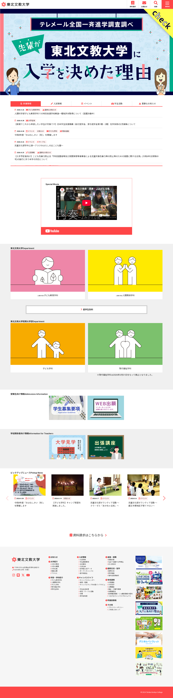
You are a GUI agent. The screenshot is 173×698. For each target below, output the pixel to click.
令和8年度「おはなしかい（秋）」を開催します (36, 135)
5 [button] (88, 92)
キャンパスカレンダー (87, 580)
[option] (86, 52)
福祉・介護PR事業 (114, 589)
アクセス (54, 573)
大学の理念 (55, 564)
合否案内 (83, 564)
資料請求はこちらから (88, 535)
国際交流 (111, 571)
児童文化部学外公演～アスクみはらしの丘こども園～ (39, 145)
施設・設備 (83, 582)
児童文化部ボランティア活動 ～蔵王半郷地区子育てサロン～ (142, 504)
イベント (31, 131)
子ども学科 (53, 131)
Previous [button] (4, 52)
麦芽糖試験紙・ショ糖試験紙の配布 (120, 594)
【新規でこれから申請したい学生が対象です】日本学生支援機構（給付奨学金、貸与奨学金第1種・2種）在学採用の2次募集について (75, 124)
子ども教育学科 (34, 110)
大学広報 (54, 569)
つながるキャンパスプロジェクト (119, 596)
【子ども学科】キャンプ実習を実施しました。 (66, 504)
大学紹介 (54, 562)
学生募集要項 (84, 562)
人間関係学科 (55, 582)
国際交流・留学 (114, 568)
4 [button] (84, 92)
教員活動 (65, 131)
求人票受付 (112, 564)
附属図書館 (112, 600)
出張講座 (111, 582)
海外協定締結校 (113, 575)
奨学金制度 (83, 596)
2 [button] (77, 92)
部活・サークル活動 (86, 591)
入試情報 (31, 152)
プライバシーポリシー (115, 607)
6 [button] (92, 92)
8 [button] (100, 92)
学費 (81, 594)
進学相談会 (83, 573)
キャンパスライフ (86, 578)
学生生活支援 (84, 589)
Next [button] (168, 52)
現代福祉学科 (55, 587)
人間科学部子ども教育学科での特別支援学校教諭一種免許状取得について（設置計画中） (55, 113)
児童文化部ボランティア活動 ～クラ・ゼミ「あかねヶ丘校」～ (104, 504)
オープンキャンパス (86, 571)
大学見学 (111, 585)
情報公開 (54, 571)
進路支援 (111, 560)
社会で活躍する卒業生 (115, 562)
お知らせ (40, 131)
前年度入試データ (86, 569)
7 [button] (96, 92)
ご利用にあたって (114, 610)
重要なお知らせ (50, 110)
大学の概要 (55, 566)
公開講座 (111, 587)
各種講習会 (112, 591)
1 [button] (73, 92)
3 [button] (81, 92)
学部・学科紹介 (57, 578)
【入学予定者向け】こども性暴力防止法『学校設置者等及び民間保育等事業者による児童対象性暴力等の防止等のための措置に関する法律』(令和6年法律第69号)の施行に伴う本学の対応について (86, 158)
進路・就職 (112, 557)
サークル (42, 142)
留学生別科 (88, 309)
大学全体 (31, 121)
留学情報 (111, 573)
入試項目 (83, 560)
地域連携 (111, 580)
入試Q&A (83, 566)
